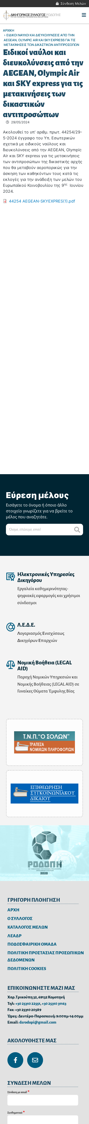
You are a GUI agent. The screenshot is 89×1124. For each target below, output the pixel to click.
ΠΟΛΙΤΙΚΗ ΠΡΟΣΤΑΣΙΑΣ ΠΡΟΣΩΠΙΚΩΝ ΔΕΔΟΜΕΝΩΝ (45, 956)
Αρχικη (8, 30)
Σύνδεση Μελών (73, 3)
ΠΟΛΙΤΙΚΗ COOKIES (26, 968)
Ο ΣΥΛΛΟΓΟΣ (19, 918)
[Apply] (77, 529)
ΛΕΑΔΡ (14, 936)
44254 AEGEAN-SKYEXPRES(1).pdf (42, 201)
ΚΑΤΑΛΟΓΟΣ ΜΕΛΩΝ (27, 927)
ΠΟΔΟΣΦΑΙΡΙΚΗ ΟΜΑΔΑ (32, 944)
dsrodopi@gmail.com (37, 1022)
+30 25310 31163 (54, 1003)
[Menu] (84, 15)
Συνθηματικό (14, 1112)
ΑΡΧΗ (13, 910)
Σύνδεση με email (17, 1092)
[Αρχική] (32, 15)
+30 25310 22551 (27, 1003)
